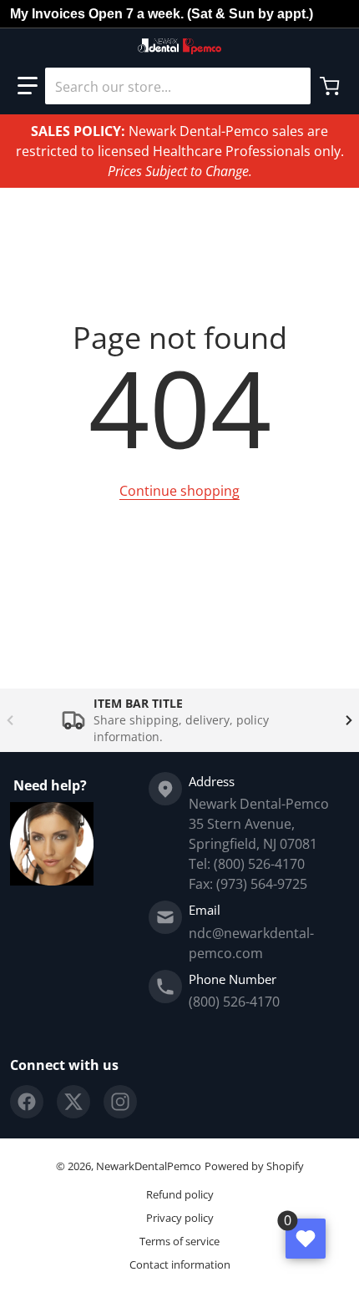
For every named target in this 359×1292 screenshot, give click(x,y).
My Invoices (47, 14)
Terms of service (179, 1241)
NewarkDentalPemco (148, 1165)
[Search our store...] (291, 86)
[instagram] (120, 1101)
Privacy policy (180, 1217)
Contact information (179, 1264)
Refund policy (180, 1194)
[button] (27, 86)
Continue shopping (179, 491)
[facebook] (26, 1101)
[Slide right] (349, 720)
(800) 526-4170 (234, 1001)
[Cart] (331, 85)
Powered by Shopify (254, 1165)
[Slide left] (10, 720)
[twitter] (73, 1101)
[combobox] (178, 86)
